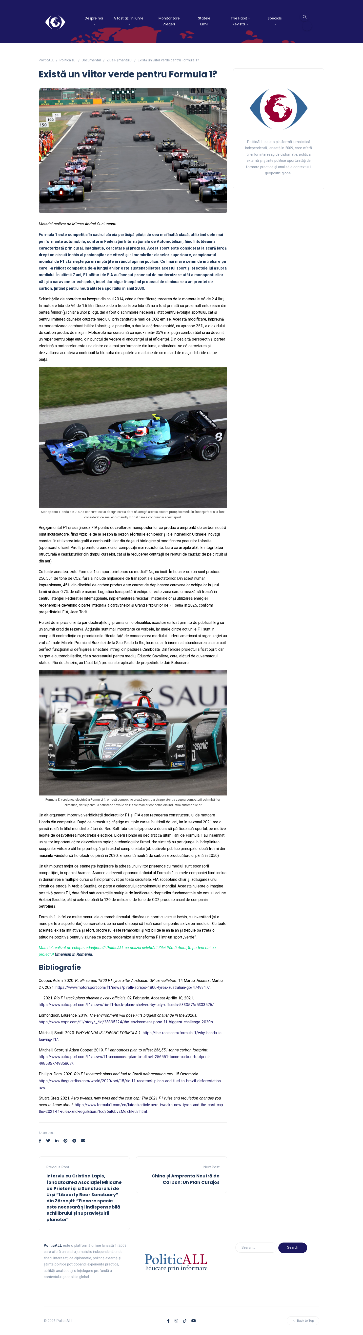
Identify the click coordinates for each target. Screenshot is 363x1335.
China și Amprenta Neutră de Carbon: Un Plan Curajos (186, 1179)
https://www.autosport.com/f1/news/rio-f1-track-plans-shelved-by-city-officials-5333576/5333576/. (127, 1004)
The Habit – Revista (240, 21)
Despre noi (94, 18)
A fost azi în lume (128, 18)
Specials (275, 18)
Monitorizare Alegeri (169, 21)
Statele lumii (204, 21)
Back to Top (305, 1320)
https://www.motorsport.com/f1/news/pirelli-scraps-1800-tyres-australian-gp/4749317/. (133, 987)
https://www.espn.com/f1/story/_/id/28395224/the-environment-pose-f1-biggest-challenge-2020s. (126, 1022)
